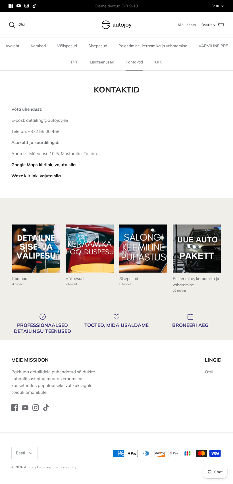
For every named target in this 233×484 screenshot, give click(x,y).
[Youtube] (18, 6)
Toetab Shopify (64, 467)
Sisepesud (97, 45)
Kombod (38, 45)
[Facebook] (11, 6)
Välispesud (67, 45)
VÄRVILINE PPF (213, 45)
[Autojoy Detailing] (116, 25)
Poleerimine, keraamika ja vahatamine (152, 45)
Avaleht (12, 45)
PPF (74, 62)
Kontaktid (134, 62)
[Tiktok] (34, 6)
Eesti (215, 6)
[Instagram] (26, 6)
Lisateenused (102, 62)
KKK (158, 62)
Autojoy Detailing (37, 467)
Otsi (209, 371)
